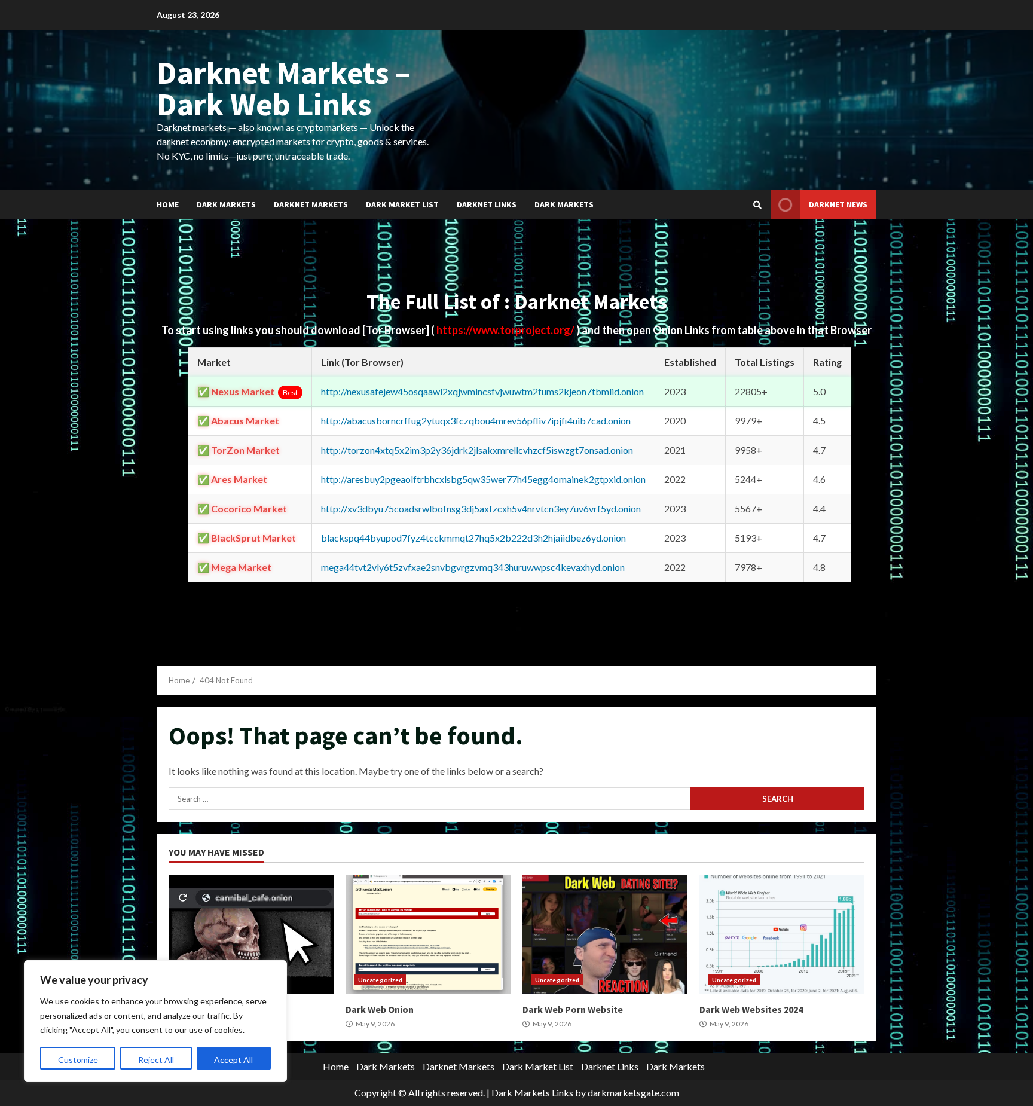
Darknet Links (486, 204)
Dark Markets (226, 204)
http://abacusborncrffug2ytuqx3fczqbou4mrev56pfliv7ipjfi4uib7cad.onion (476, 420)
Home (168, 204)
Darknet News (838, 204)
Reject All (156, 1060)
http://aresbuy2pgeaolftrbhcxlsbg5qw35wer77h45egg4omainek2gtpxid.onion (483, 479)
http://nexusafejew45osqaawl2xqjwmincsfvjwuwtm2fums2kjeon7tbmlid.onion (482, 391)
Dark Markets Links (532, 1092)
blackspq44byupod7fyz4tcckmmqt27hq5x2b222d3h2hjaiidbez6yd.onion (473, 537)
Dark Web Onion (428, 934)
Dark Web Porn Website (604, 934)
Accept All (233, 1060)
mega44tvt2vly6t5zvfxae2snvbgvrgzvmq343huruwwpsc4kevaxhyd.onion (473, 567)
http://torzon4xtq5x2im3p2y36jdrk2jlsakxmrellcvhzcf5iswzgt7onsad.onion (477, 450)
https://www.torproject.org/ (506, 330)
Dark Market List (402, 204)
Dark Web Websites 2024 (781, 934)
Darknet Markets (311, 204)
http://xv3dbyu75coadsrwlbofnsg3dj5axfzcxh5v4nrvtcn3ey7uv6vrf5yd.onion (481, 508)
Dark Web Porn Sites (251, 934)
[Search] (757, 205)
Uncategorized (380, 979)
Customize (78, 1060)
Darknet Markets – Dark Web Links (283, 88)
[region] (155, 1021)
